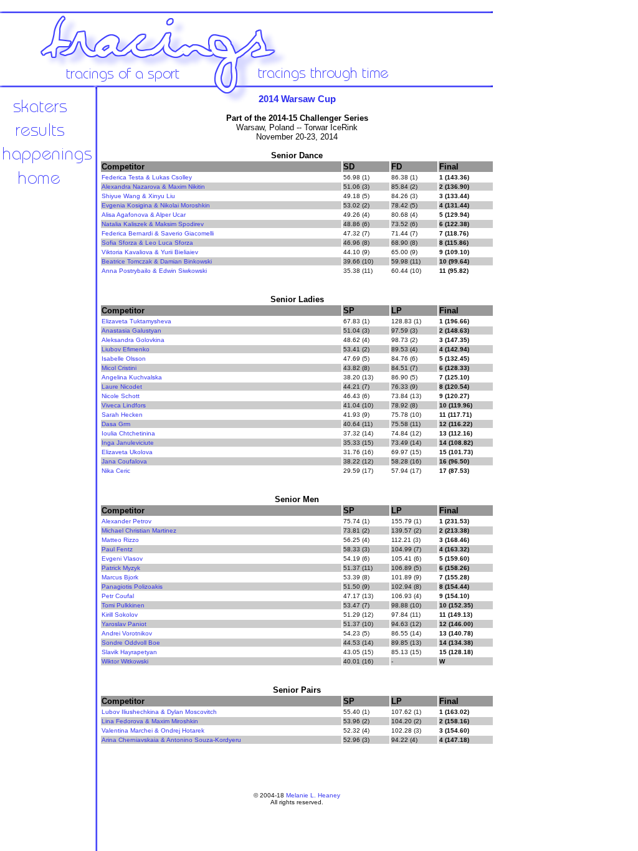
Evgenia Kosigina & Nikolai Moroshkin (156, 205)
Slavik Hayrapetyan (129, 652)
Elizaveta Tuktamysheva (136, 321)
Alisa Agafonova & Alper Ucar (144, 214)
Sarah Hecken (122, 414)
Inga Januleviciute (128, 442)
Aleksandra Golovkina (133, 339)
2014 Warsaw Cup (297, 98)
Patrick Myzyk (121, 567)
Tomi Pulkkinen (123, 605)
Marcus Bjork (120, 577)
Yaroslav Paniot (124, 623)
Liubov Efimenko (126, 349)
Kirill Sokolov (120, 614)
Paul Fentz (117, 549)
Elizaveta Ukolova (127, 452)
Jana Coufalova (124, 461)
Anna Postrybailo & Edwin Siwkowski (154, 270)
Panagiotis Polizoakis (132, 586)
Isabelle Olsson (124, 358)
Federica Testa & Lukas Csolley (147, 177)
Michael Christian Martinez (139, 530)
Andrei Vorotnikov (127, 633)
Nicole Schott (121, 395)
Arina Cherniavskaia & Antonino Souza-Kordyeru (171, 739)
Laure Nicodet (122, 386)
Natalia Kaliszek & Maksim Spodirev (153, 224)
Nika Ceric (116, 470)
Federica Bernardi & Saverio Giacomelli (158, 233)
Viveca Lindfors (124, 405)
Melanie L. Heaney (313, 795)
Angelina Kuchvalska (132, 377)
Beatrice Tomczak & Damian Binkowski (157, 261)
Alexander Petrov (126, 521)
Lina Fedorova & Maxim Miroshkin (150, 721)
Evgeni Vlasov (122, 558)
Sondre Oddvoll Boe (131, 642)
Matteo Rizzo (120, 539)
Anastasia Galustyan (131, 330)
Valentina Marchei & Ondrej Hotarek (153, 730)
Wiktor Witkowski (125, 661)
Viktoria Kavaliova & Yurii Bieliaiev (150, 252)
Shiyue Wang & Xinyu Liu (138, 196)
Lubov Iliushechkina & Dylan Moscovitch (159, 711)
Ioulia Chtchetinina (128, 433)
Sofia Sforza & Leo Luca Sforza (147, 242)
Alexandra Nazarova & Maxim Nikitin (153, 186)
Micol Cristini (119, 367)
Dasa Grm (116, 424)
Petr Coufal (118, 595)
